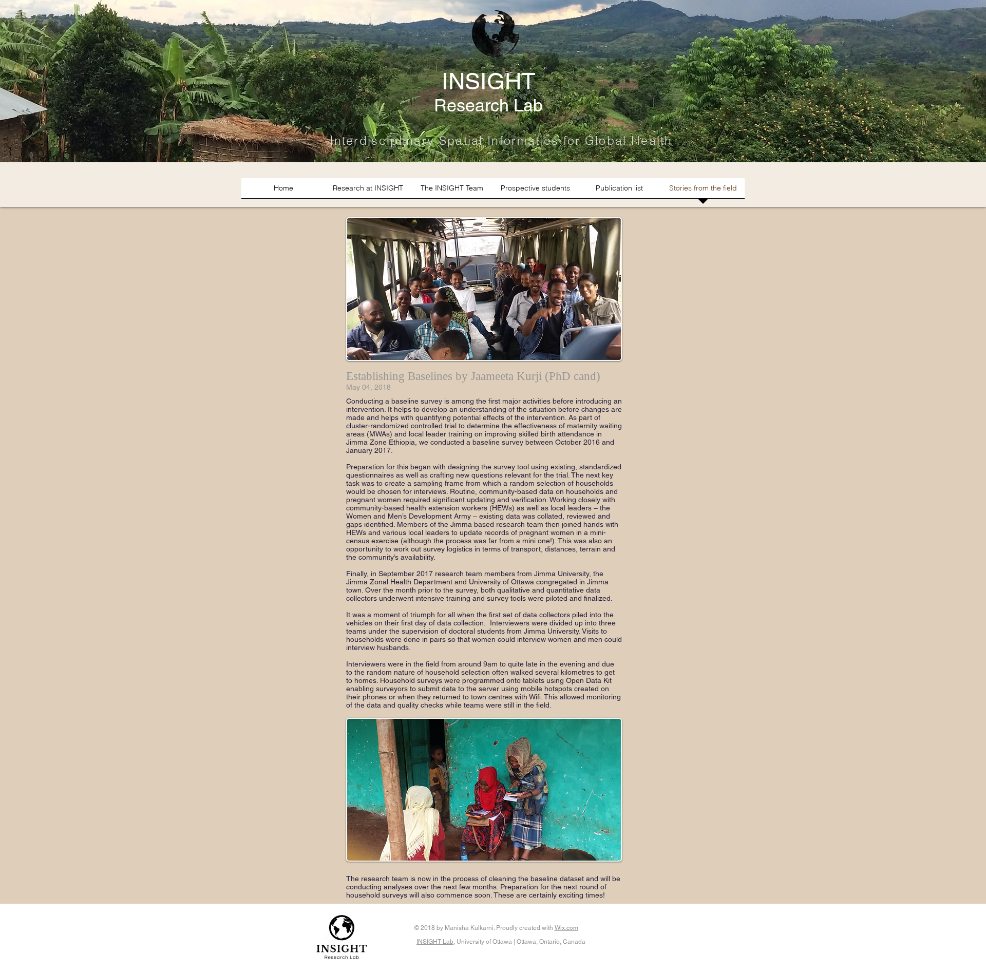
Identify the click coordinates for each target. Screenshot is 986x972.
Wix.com (566, 927)
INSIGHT (489, 81)
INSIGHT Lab (434, 941)
